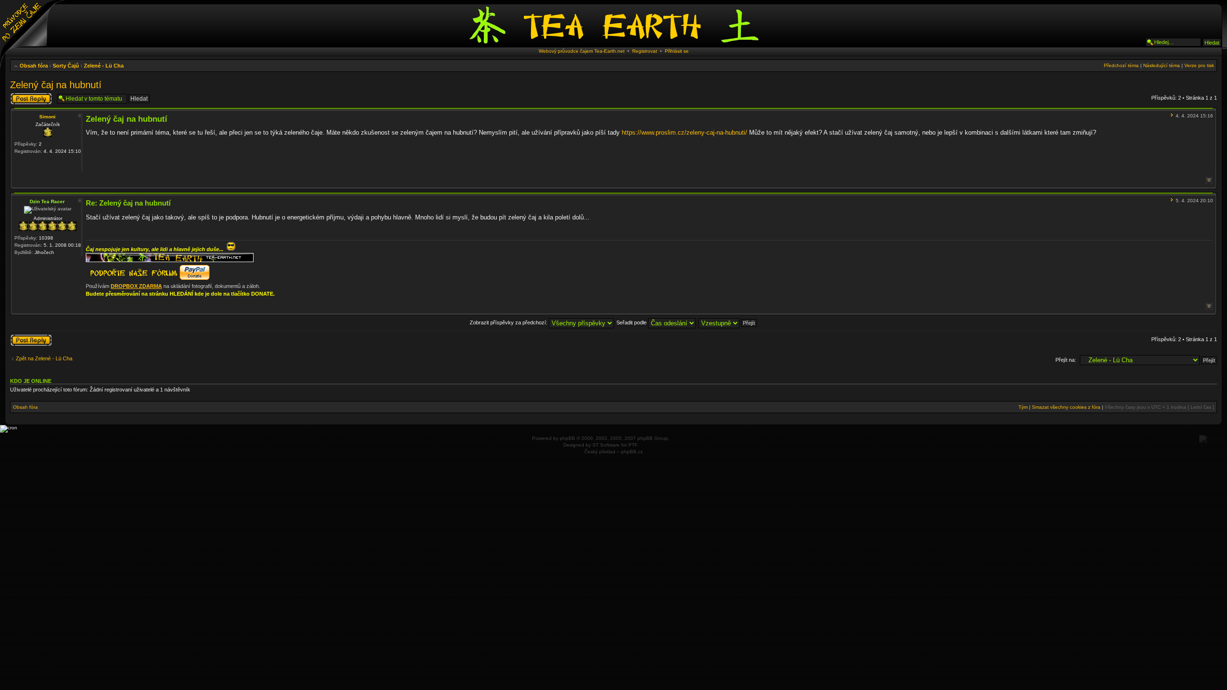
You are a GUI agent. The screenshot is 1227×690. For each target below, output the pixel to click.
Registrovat (644, 51)
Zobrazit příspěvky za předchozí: (509, 322)
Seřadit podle (632, 322)
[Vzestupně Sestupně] (728, 322)
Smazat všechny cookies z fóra (1066, 407)
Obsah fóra (34, 66)
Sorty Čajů (66, 66)
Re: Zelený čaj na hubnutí (128, 203)
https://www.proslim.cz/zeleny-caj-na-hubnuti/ (684, 132)
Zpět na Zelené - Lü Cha (44, 358)
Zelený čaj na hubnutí (56, 85)
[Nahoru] (1209, 180)
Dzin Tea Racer (47, 201)
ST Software (606, 445)
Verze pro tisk (1199, 65)
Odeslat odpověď (30, 95)
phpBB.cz (632, 451)
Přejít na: (1065, 360)
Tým (1023, 407)
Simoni (47, 116)
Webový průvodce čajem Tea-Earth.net (582, 51)
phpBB (567, 438)
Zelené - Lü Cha (104, 66)
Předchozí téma (1121, 65)
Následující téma (1161, 65)
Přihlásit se (677, 51)
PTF (632, 445)
